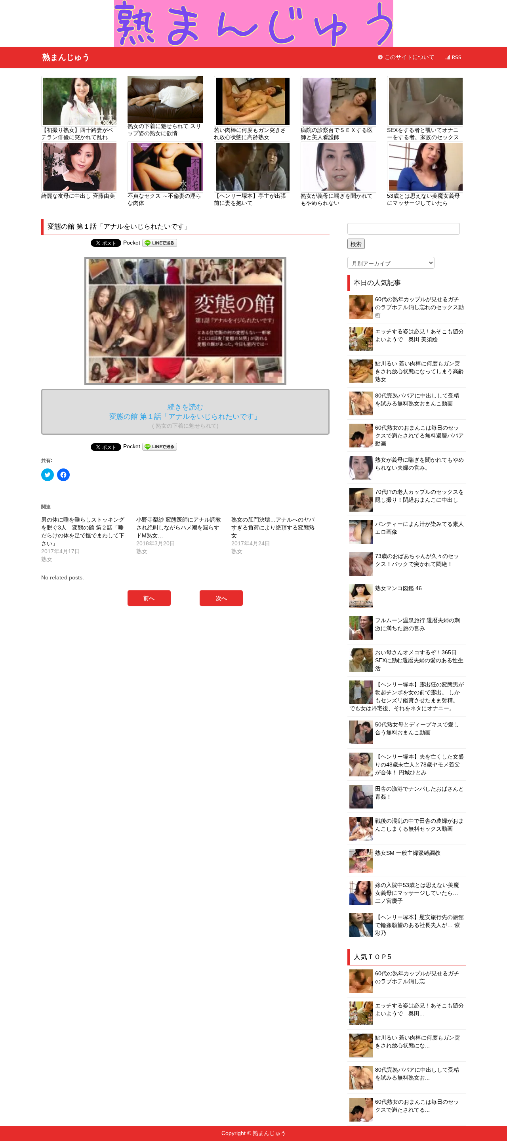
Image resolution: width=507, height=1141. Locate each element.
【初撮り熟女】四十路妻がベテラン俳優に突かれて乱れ (77, 133)
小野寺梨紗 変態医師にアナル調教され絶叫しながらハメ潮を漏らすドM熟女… (178, 527)
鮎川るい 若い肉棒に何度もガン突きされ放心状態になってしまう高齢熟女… (419, 371)
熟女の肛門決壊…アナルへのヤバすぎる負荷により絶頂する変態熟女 (272, 527)
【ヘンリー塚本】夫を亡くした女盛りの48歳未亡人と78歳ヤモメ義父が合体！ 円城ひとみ (419, 764)
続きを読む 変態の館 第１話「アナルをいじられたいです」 (185, 416)
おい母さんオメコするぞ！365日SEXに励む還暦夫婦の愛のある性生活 (419, 660)
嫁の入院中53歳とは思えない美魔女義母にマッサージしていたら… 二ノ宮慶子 (417, 893)
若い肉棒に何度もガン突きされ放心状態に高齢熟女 (250, 133)
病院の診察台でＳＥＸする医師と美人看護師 (337, 133)
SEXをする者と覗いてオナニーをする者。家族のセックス (423, 133)
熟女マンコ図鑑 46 (398, 588)
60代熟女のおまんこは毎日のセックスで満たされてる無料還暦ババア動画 (419, 435)
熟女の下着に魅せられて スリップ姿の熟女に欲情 (164, 129)
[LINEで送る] (159, 242)
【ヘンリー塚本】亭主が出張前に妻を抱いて (250, 199)
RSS (455, 57)
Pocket (131, 242)
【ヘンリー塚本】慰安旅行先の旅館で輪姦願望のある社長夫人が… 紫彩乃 (419, 925)
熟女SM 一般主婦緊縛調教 (407, 853)
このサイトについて (409, 57)
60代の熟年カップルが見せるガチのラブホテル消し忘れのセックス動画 (419, 307)
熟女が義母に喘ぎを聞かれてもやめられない (337, 199)
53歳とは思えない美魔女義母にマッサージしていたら (423, 199)
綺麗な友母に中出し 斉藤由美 (78, 196)
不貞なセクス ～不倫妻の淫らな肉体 (164, 199)
